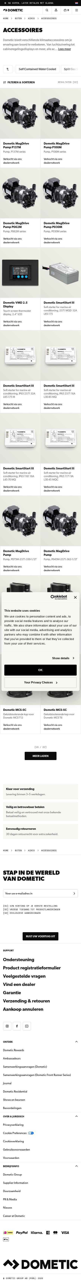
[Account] (55, 10)
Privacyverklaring (13, 1124)
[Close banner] (75, 597)
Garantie (12, 992)
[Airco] (7, 69)
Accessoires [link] (49, 18)
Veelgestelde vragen (24, 976)
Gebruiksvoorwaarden (16, 1149)
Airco (31, 18)
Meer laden (41, 755)
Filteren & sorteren (21, 82)
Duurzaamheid (12, 1191)
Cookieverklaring (13, 1141)
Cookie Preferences (15, 1133)
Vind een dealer (19, 984)
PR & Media (21, 1199)
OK (40, 670)
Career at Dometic (26, 1216)
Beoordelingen (12, 1108)
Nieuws (19, 1207)
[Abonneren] (74, 893)
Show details (60, 658)
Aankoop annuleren (23, 1009)
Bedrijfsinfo (11, 1166)
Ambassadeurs (12, 1058)
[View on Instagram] (7, 1026)
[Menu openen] (76, 10)
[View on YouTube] (27, 1026)
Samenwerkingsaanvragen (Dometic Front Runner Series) (37, 1075)
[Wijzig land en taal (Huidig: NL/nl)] (76, 3)
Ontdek (8, 1041)
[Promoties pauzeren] (5, 3)
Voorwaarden (11, 1158)
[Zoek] (46, 10)
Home (5, 18)
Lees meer (64, 49)
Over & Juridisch (13, 1116)
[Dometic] (13, 10)
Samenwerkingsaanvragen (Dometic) (25, 1066)
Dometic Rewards (13, 1050)
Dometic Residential (27, 1091)
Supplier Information (15, 1183)
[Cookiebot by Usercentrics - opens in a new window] (51, 597)
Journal (7, 1083)
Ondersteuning (18, 959)
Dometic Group (24, 1174)
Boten (18, 18)
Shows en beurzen (14, 1099)
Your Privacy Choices (38, 682)
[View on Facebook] (17, 1026)
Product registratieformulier (32, 968)
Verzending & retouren (26, 1001)
